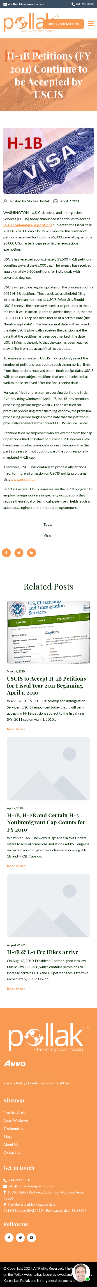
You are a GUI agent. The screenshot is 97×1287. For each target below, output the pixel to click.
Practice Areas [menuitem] (14, 1112)
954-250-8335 (84, 4)
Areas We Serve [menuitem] (15, 1120)
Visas (48, 535)
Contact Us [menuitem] (12, 1152)
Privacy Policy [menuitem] (14, 1083)
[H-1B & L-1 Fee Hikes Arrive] (48, 933)
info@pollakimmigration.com (25, 4)
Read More (16, 729)
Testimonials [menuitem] (13, 1128)
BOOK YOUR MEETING (64, 24)
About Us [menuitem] (10, 1144)
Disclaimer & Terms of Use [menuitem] (48, 1083)
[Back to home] (31, 23)
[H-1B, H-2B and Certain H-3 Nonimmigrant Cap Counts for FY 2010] (48, 803)
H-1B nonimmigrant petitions (27, 225)
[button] (91, 23)
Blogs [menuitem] (7, 1136)
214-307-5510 (19, 1180)
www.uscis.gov (23, 479)
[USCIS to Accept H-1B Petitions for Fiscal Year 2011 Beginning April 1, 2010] (48, 666)
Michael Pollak (38, 201)
